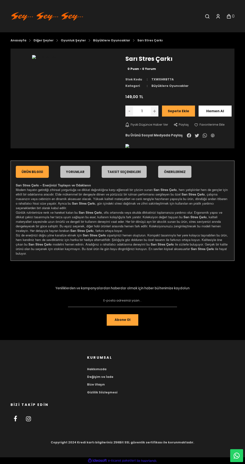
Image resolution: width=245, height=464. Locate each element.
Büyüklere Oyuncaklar (170, 86)
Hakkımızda (96, 369)
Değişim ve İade (100, 377)
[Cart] (230, 16)
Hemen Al (215, 111)
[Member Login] (218, 16)
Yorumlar (75, 172)
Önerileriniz (175, 172)
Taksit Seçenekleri (124, 172)
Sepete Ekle (178, 111)
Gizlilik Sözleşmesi (102, 392)
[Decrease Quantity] (129, 111)
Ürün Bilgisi (32, 172)
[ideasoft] (97, 460)
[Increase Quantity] (154, 111)
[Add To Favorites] (209, 124)
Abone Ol (122, 320)
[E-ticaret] (122, 461)
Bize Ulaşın (96, 384)
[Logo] (47, 16)
